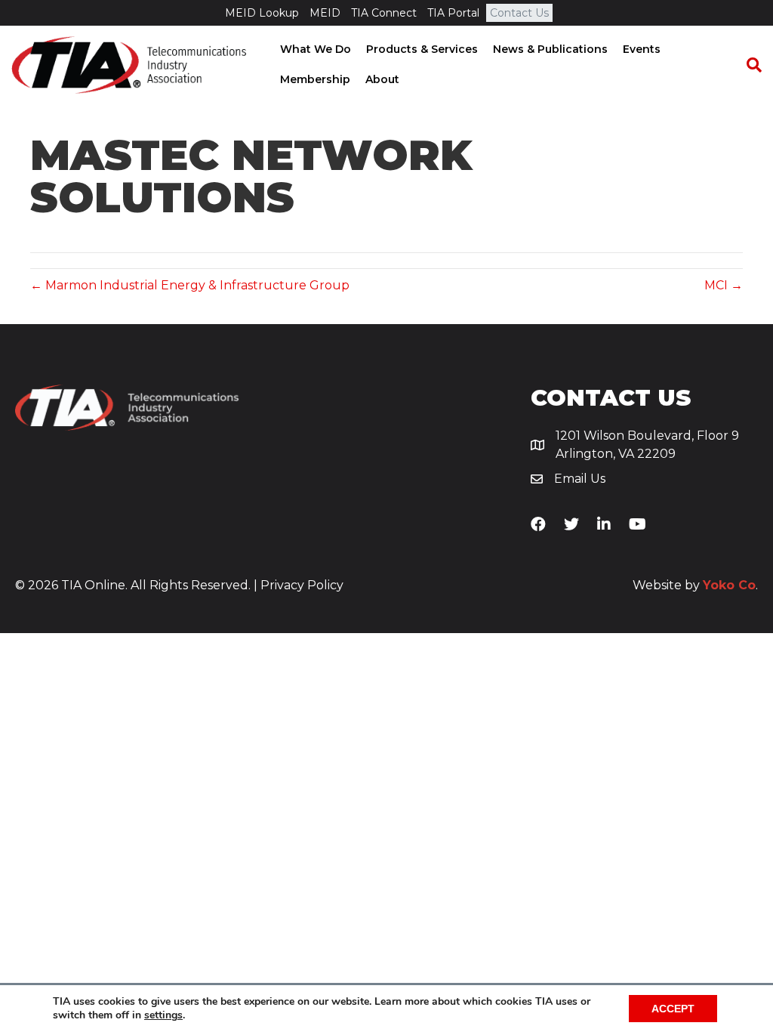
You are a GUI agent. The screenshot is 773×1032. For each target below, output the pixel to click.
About (382, 79)
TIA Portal (453, 13)
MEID (325, 13)
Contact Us (519, 13)
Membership (315, 79)
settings (163, 1015)
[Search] (746, 65)
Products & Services (422, 49)
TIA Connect (384, 13)
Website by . (695, 585)
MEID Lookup (262, 13)
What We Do (315, 49)
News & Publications (550, 49)
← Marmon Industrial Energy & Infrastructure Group (190, 285)
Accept (672, 1009)
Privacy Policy (301, 585)
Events (642, 49)
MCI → (723, 285)
